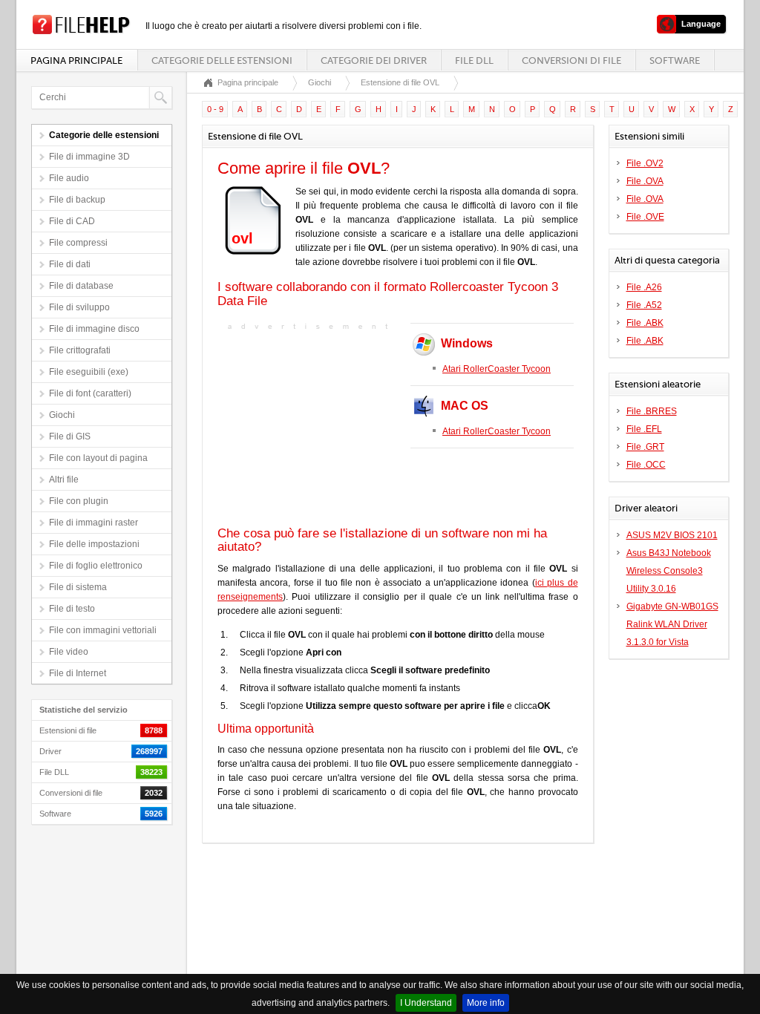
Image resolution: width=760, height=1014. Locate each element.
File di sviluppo (79, 307)
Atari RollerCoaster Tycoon (496, 369)
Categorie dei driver (374, 60)
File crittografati (80, 350)
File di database (81, 286)
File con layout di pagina (98, 458)
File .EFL (644, 429)
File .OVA (645, 181)
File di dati (70, 264)
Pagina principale (76, 60)
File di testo (72, 609)
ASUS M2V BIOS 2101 (672, 535)
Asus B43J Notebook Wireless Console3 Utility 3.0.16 (668, 571)
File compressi (78, 243)
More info (486, 1003)
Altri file (64, 479)
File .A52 (644, 305)
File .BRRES (651, 411)
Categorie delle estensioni (221, 60)
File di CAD (72, 221)
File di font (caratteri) (90, 393)
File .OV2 (645, 163)
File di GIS (70, 436)
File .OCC (646, 464)
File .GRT (645, 447)
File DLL (474, 60)
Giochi (62, 415)
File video (68, 652)
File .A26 (644, 287)
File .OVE (645, 217)
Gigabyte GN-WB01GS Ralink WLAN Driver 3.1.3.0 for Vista (672, 624)
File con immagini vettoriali (103, 630)
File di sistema (78, 587)
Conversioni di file (571, 60)
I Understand (426, 1003)
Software (674, 60)
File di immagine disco (94, 329)
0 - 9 (215, 109)
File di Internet (77, 673)
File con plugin (78, 501)
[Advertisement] (310, 427)
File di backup (77, 199)
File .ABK (645, 323)
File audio (69, 178)
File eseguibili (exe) (88, 372)
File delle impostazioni (94, 544)
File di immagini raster (93, 522)
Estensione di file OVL (400, 82)
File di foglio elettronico (95, 565)
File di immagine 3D (89, 156)
